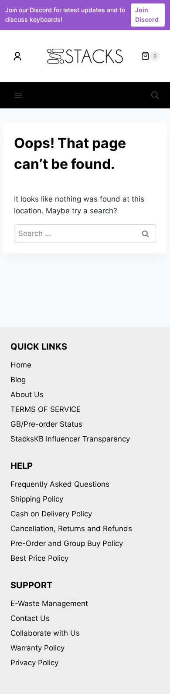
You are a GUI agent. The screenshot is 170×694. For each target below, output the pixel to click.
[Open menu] (18, 95)
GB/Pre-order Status (46, 424)
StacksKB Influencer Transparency (70, 439)
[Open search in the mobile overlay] (155, 95)
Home (20, 364)
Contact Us (30, 618)
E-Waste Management (49, 603)
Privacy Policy (34, 662)
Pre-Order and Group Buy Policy (66, 543)
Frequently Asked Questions (59, 484)
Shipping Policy (36, 499)
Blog (18, 379)
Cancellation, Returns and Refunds (71, 528)
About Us (27, 394)
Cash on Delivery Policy (51, 513)
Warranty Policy (37, 647)
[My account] (17, 56)
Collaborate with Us (45, 633)
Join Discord (147, 14)
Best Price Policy (39, 558)
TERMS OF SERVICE (45, 409)
